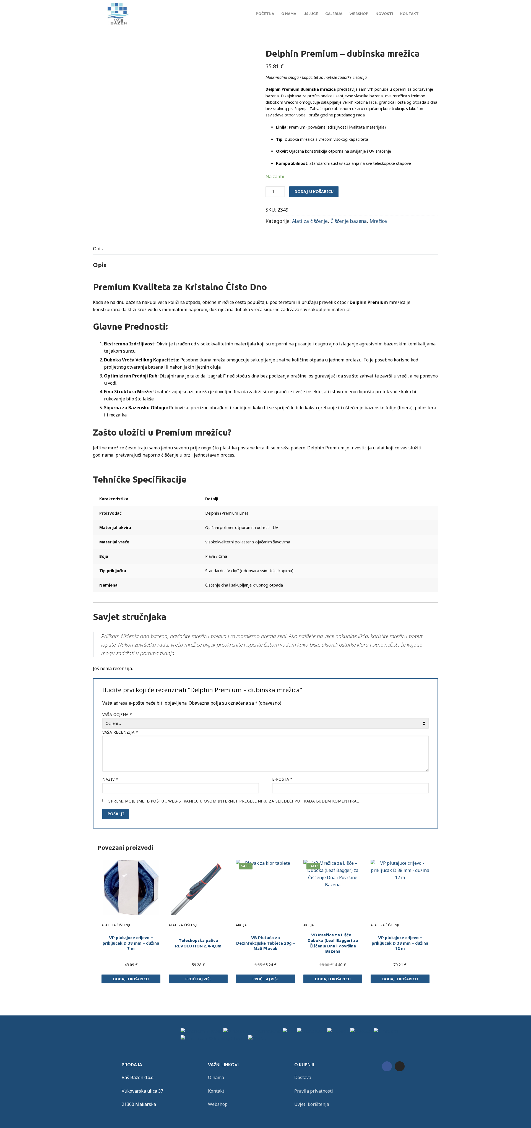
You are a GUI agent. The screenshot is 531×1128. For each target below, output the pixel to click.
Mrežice (378, 221)
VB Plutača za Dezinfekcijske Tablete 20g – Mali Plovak (265, 943)
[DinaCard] (386, 1031)
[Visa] (289, 1031)
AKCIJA (241, 925)
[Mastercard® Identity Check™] (214, 1038)
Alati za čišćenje (310, 221)
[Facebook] (387, 1066)
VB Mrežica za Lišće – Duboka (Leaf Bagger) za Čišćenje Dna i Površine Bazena (333, 943)
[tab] (98, 248)
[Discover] (361, 1031)
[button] (130, 979)
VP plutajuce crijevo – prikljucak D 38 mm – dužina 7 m (131, 943)
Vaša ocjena (117, 714)
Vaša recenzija (120, 732)
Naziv (110, 779)
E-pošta (282, 779)
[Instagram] (400, 1066)
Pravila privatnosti (313, 1091)
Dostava (302, 1077)
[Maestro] (338, 1031)
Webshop (218, 1104)
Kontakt (216, 1091)
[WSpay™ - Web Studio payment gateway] (257, 1038)
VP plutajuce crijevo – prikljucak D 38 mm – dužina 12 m (400, 943)
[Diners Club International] (252, 1031)
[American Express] (201, 1031)
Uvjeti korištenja (311, 1104)
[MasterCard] (311, 1031)
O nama (216, 1077)
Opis (98, 248)
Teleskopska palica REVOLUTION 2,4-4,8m (198, 943)
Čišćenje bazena (348, 221)
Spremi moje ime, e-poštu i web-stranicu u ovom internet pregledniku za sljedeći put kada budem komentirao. (234, 801)
